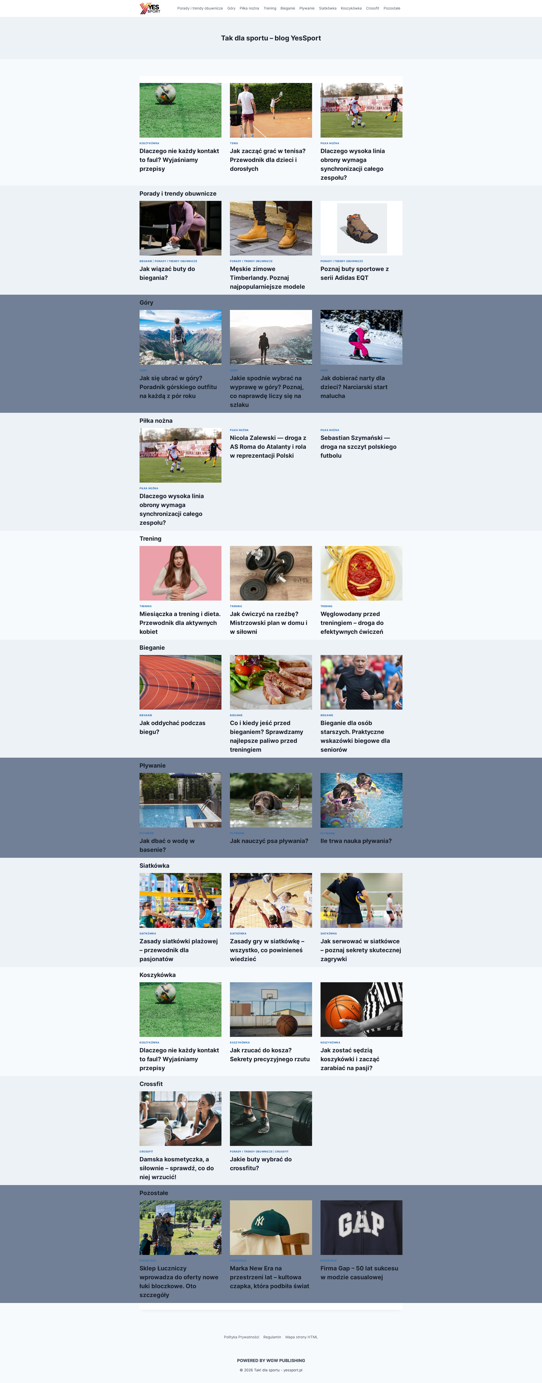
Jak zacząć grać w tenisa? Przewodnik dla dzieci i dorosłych (268, 159)
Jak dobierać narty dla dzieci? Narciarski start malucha (354, 386)
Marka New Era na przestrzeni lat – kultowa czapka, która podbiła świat (269, 1277)
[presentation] (180, 110)
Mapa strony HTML (301, 1337)
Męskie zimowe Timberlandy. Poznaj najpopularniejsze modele (267, 277)
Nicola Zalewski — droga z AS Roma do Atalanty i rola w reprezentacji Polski (268, 446)
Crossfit (372, 8)
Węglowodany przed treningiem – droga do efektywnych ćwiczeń (352, 622)
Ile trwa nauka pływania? (356, 840)
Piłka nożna (249, 8)
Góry (231, 8)
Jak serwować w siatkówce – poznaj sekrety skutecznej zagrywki (361, 950)
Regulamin (272, 1337)
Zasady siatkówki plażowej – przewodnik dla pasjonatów (179, 950)
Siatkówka (328, 8)
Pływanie (307, 8)
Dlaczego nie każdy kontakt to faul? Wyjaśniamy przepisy (179, 159)
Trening (270, 8)
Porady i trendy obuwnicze (200, 8)
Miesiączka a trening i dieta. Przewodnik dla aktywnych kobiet (180, 622)
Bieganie (288, 8)
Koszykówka (351, 8)
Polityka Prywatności (241, 1337)
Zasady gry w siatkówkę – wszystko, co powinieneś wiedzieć (267, 950)
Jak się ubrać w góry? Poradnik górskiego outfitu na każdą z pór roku (178, 386)
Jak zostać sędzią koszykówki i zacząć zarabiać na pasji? (350, 1059)
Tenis (234, 143)
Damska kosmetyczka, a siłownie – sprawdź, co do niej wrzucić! (177, 1168)
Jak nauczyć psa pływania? (269, 840)
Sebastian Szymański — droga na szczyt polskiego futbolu (359, 446)
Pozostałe (392, 8)
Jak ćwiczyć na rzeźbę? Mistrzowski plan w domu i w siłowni (268, 622)
